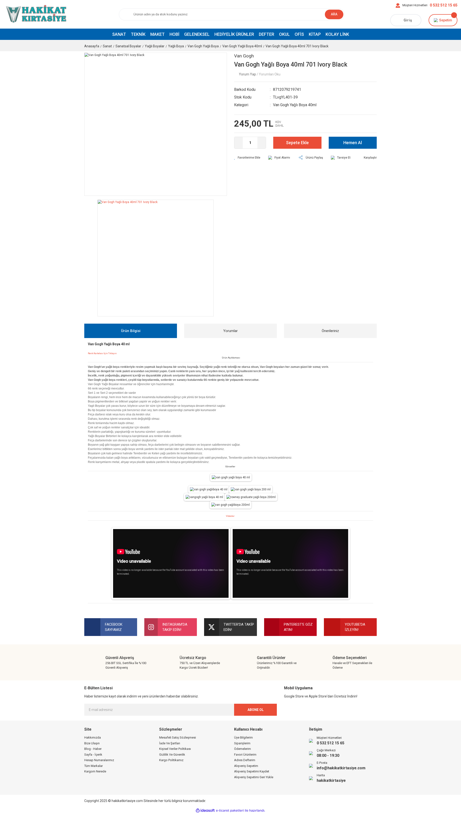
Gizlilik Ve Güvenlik (172, 754)
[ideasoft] (205, 810)
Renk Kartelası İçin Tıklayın (102, 353)
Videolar (230, 516)
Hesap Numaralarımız (99, 760)
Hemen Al (352, 142)
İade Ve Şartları (169, 743)
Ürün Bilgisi (130, 331)
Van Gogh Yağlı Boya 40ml (294, 105)
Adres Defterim (244, 760)
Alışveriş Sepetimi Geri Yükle (253, 777)
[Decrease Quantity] (238, 142)
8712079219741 (287, 89)
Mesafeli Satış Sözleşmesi (177, 737)
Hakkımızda (92, 737)
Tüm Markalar (93, 766)
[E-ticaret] (230, 810)
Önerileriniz (330, 331)
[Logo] (35, 14)
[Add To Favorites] (247, 157)
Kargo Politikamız (171, 760)
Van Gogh (244, 56)
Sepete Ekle (297, 142)
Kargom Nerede (95, 771)
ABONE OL (256, 710)
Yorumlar (230, 331)
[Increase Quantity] (261, 142)
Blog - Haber (93, 749)
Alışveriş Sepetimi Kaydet (251, 771)
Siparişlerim (242, 743)
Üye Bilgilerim (243, 737)
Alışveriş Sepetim (246, 766)
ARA (334, 14)
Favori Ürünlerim (245, 754)
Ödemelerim (242, 749)
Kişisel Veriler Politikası (175, 749)
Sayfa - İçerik (93, 754)
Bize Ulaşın (92, 743)
